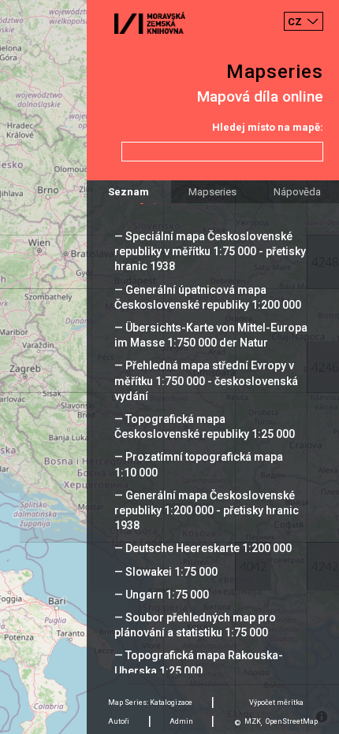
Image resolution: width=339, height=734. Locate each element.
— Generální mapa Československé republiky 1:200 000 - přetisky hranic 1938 (206, 510)
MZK (252, 721)
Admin (181, 721)
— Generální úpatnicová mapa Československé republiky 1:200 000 (207, 297)
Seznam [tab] (128, 192)
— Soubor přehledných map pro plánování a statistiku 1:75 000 (195, 625)
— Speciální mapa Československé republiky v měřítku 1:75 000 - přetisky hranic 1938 (210, 251)
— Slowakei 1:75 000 (166, 571)
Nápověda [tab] (297, 192)
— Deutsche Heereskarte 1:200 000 (203, 548)
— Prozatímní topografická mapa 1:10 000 (198, 464)
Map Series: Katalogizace (150, 702)
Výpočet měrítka (276, 702)
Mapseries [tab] (212, 192)
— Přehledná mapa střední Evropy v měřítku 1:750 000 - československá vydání (206, 380)
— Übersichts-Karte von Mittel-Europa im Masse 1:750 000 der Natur (210, 335)
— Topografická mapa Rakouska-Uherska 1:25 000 (198, 663)
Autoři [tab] (118, 721)
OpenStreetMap (292, 721)
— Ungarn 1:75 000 (161, 594)
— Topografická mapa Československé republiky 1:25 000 (204, 426)
